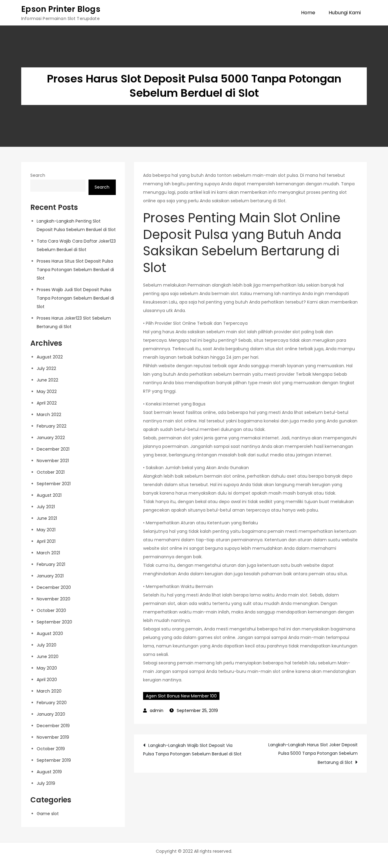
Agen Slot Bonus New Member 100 (181, 696)
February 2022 (51, 426)
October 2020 (51, 610)
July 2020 (46, 645)
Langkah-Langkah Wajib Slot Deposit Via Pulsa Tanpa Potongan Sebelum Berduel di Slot (192, 749)
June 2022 (47, 380)
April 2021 (46, 541)
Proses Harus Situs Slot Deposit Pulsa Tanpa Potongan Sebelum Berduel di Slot (75, 269)
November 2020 (53, 599)
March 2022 (49, 415)
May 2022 (47, 391)
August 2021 (49, 495)
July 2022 (46, 368)
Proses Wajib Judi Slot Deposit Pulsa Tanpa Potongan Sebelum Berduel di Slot (75, 298)
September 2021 (54, 484)
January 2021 (50, 576)
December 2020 (54, 587)
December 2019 (53, 726)
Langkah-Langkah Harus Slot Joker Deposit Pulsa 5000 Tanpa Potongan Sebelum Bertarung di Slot (313, 753)
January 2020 (51, 714)
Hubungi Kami (345, 12)
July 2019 (46, 783)
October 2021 (51, 472)
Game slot (48, 814)
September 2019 (54, 760)
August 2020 (50, 633)
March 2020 (49, 691)
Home (308, 12)
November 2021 (53, 461)
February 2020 (52, 703)
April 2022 (47, 403)
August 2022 (50, 357)
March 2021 (48, 553)
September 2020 (54, 622)
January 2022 (51, 438)
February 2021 (51, 564)
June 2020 (48, 656)
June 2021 (47, 518)
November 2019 (53, 737)
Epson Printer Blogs (60, 9)
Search (37, 175)
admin (156, 710)
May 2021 (46, 530)
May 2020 (47, 668)
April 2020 (47, 680)
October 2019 (51, 749)
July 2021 (46, 507)
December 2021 (53, 449)
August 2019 (49, 772)
